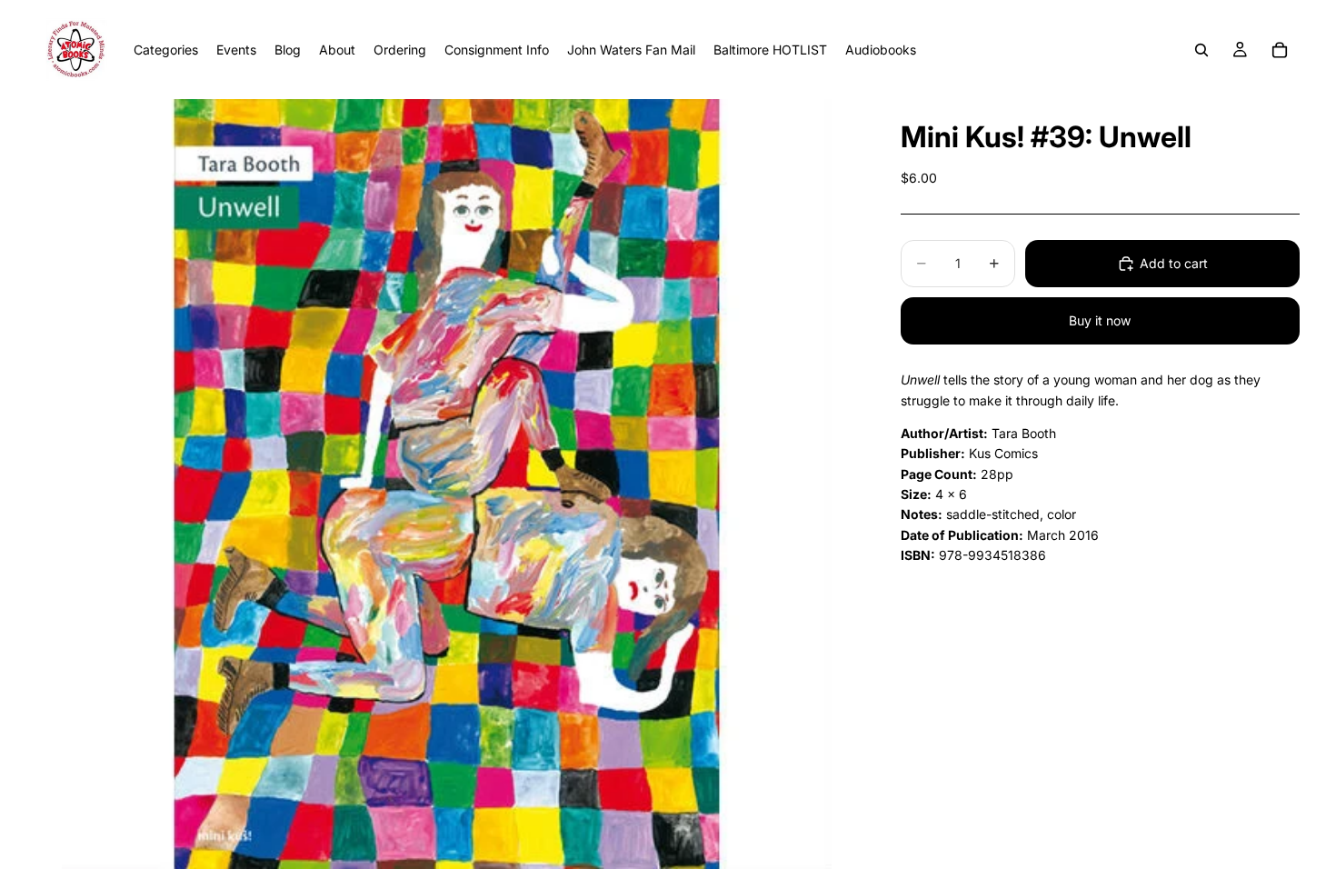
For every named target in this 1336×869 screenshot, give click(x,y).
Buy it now (1100, 320)
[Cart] (1280, 50)
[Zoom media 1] (446, 484)
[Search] (1201, 50)
